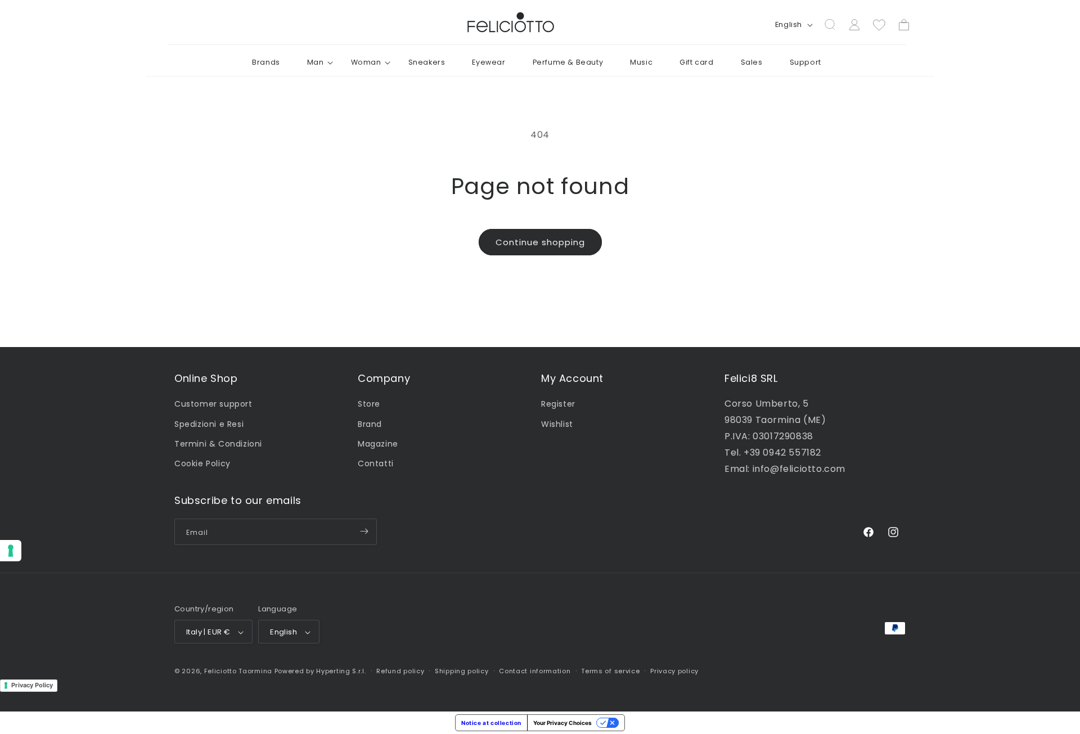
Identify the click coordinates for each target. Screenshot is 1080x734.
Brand (370, 423)
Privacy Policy (32, 685)
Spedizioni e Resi (209, 423)
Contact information (534, 671)
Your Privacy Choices (562, 722)
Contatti (376, 463)
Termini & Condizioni (218, 443)
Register (558, 403)
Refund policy (400, 671)
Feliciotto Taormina (238, 671)
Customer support (213, 403)
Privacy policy (674, 671)
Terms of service (610, 671)
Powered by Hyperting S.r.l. (320, 671)
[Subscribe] (364, 531)
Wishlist (557, 423)
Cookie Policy (202, 463)
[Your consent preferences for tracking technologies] (10, 550)
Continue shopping (540, 242)
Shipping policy (462, 671)
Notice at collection (491, 722)
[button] (316, 62)
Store (369, 403)
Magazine (378, 443)
